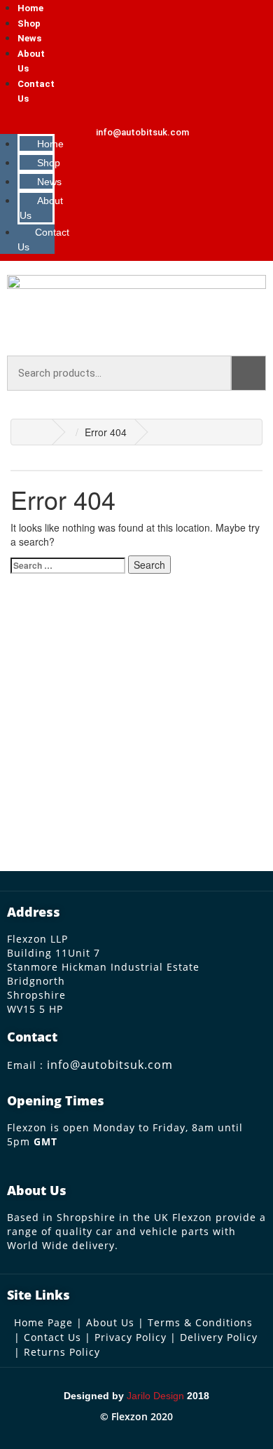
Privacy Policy (130, 1337)
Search (248, 373)
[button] (29, 120)
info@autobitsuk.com (110, 1064)
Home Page (43, 1322)
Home (30, 8)
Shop (29, 23)
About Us (41, 208)
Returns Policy (62, 1352)
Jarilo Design (155, 1395)
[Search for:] (67, 566)
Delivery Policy (219, 1337)
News (29, 38)
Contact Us (43, 239)
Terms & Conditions (200, 1322)
